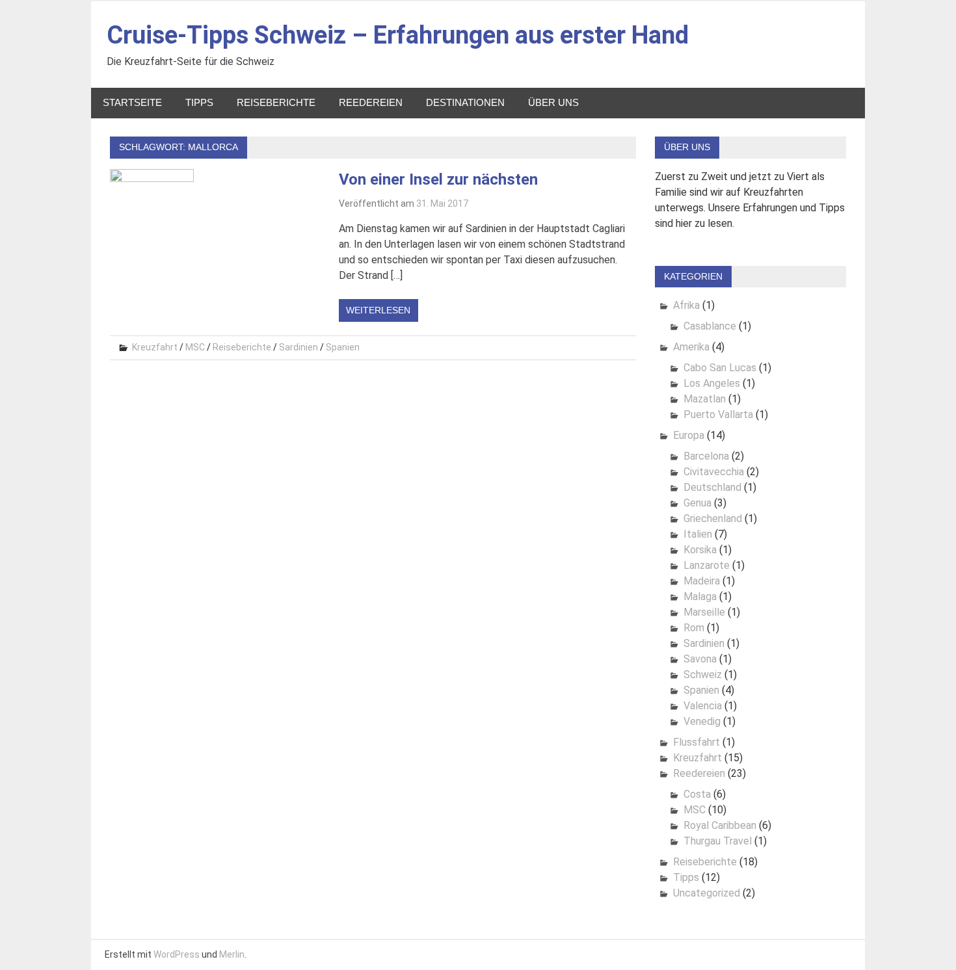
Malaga (700, 596)
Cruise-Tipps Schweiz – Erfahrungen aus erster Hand (398, 35)
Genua (697, 503)
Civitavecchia (714, 471)
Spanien (343, 347)
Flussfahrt (696, 742)
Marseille (704, 612)
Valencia (703, 706)
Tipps (199, 102)
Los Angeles (712, 383)
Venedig (702, 721)
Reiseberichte (276, 102)
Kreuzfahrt (155, 347)
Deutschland (712, 487)
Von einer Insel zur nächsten (438, 179)
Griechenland (713, 518)
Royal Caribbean (720, 825)
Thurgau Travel (718, 841)
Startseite (132, 102)
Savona (700, 659)
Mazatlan (705, 399)
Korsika (700, 550)
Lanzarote (707, 565)
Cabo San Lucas (720, 367)
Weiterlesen (378, 310)
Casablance (710, 326)
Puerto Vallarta (718, 414)
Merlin (232, 954)
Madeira (702, 581)
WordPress (176, 954)
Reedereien (371, 102)
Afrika (686, 305)
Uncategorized (706, 893)
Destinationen (465, 102)
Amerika (691, 347)
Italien (698, 534)
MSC (195, 347)
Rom (694, 628)
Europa (688, 435)
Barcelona (706, 456)
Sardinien (298, 347)
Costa (697, 794)
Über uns (553, 102)
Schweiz (703, 674)
